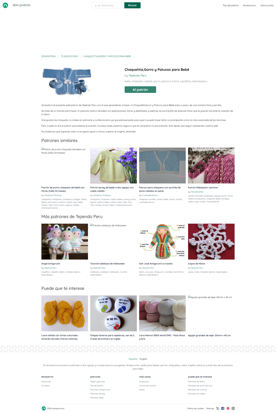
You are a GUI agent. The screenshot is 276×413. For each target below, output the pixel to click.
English (143, 358)
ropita (69, 202)
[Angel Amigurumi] (64, 242)
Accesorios (144, 381)
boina (175, 81)
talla (50, 205)
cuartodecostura (146, 202)
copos (190, 272)
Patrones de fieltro (196, 381)
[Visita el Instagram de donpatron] (233, 408)
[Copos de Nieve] (211, 242)
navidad (69, 272)
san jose (149, 272)
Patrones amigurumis (100, 389)
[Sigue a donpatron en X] (217, 408)
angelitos (45, 272)
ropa (75, 202)
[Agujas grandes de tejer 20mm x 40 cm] (211, 313)
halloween (114, 272)
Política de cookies (195, 408)
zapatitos (185, 81)
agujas (69, 205)
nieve (196, 272)
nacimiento (178, 272)
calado (76, 205)
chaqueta (137, 81)
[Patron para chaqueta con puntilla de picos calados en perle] (162, 165)
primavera (52, 202)
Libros (142, 389)
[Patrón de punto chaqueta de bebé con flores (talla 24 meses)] (64, 165)
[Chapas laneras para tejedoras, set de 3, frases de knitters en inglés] (113, 313)
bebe (128, 81)
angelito (54, 272)
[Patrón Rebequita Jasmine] (211, 165)
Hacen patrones (97, 381)
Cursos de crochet (147, 385)
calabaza (104, 272)
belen (61, 272)
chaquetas (57, 199)
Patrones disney (97, 393)
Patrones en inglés (196, 393)
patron (101, 202)
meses (44, 205)
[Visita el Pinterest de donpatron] (228, 408)
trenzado (199, 196)
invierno (62, 202)
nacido (179, 199)
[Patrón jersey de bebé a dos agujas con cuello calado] (113, 165)
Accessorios (249, 5)
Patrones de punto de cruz (200, 385)
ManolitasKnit (197, 191)
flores (84, 199)
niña (92, 205)
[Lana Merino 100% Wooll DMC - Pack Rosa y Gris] (162, 313)
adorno (77, 272)
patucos (166, 81)
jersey (126, 199)
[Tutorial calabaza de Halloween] (113, 242)
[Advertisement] (138, 32)
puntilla (152, 199)
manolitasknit (213, 201)
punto (62, 205)
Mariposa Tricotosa (53, 195)
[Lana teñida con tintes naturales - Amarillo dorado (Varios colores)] (64, 313)
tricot (55, 205)
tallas (111, 205)
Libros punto (267, 5)
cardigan (76, 199)
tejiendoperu (199, 81)
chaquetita (46, 199)
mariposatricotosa (49, 208)
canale (98, 205)
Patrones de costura (197, 389)
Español (133, 358)
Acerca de (46, 381)
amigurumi (159, 272)
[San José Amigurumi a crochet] (162, 242)
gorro (157, 81)
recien (172, 199)
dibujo (44, 202)
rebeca (191, 198)
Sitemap (210, 408)
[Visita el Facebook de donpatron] (222, 408)
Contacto (45, 385)
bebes (120, 199)
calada (148, 81)
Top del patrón (230, 5)
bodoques (208, 196)
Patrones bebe (97, 397)
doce (119, 202)
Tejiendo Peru (137, 75)
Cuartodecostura (149, 195)
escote (105, 205)
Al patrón (140, 89)
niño (130, 202)
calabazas (94, 272)
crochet (123, 272)
